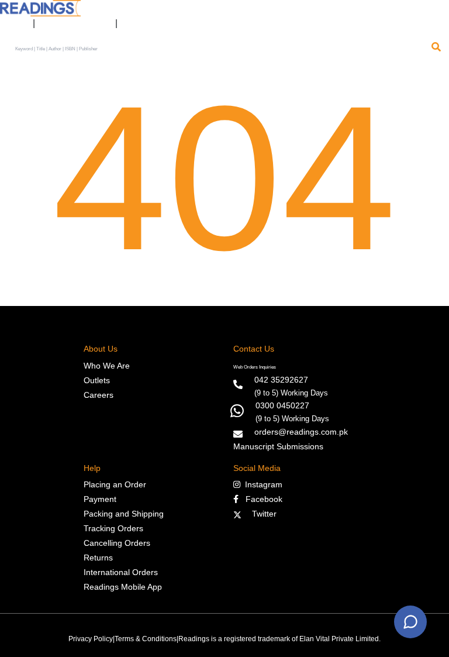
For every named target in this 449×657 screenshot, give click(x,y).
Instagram (261, 484)
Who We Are (107, 365)
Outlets (97, 380)
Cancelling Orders (117, 543)
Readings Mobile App (123, 586)
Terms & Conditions (146, 639)
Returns (98, 557)
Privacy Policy (90, 639)
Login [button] (13, 23)
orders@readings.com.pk (301, 431)
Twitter (262, 513)
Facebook (260, 499)
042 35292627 (281, 379)
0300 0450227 (282, 405)
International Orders (121, 572)
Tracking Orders (113, 528)
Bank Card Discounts (75, 23)
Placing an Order (115, 484)
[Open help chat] (410, 622)
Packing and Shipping (124, 513)
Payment (100, 499)
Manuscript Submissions (278, 446)
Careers (98, 395)
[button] (131, 23)
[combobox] (219, 49)
